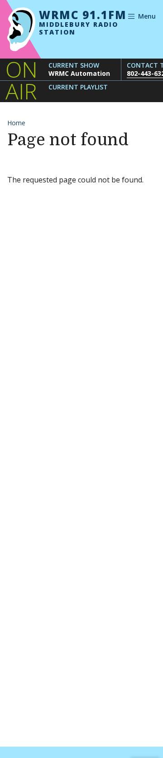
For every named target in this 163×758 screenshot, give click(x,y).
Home (16, 122)
